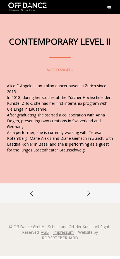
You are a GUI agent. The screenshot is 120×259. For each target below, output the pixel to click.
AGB (45, 232)
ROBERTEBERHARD (60, 238)
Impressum (63, 232)
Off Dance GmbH (28, 227)
